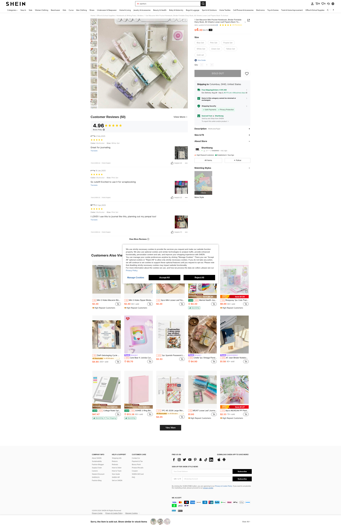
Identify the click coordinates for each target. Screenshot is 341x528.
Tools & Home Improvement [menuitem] (292, 10)
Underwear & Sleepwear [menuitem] (107, 10)
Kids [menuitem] (64, 10)
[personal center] (312, 3)
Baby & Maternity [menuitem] (176, 10)
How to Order (116, 468)
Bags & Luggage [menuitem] (192, 10)
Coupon (135, 471)
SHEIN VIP (116, 477)
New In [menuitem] (23, 10)
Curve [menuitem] (71, 10)
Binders (140, 15)
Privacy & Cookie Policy (223, 486)
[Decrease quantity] (201, 64)
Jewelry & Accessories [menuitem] (142, 10)
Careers (95, 471)
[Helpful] (172, 163)
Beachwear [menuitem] (55, 10)
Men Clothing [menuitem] (81, 10)
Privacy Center (97, 513)
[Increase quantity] (212, 64)
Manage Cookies (131, 513)
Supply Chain (97, 468)
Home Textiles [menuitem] (224, 10)
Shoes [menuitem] (92, 10)
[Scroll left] (330, 10)
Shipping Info (116, 458)
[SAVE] (246, 73)
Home (93, 15)
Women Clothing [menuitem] (41, 10)
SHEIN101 (96, 477)
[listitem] (203, 183)
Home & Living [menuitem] (125, 10)
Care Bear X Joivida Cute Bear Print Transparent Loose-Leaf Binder (139, 358)
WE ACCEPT (176, 498)
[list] (193, 460)
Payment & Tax (137, 461)
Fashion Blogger (98, 464)
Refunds (115, 464)
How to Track (116, 471)
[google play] (224, 461)
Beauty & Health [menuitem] (160, 10)
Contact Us (136, 458)
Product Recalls (137, 468)
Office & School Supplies (106, 15)
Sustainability (97, 461)
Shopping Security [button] (209, 106)
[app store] (219, 461)
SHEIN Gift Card (138, 474)
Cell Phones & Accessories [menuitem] (243, 10)
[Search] (203, 3)
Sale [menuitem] (30, 10)
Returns (115, 461)
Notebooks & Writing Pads (126, 15)
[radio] (200, 42)
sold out (218, 73)
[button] (328, 3)
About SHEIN (97, 458)
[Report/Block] (186, 163)
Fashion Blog (97, 480)
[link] (317, 3)
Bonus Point (136, 464)
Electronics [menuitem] (260, 10)
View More (171, 427)
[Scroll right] (333, 10)
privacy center (208, 488)
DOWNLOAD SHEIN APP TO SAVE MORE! (233, 454)
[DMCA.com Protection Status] (180, 511)
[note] (104, 308)
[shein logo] (15, 3)
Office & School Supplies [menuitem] (314, 10)
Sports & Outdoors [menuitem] (209, 10)
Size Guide (116, 474)
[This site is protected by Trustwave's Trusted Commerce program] (174, 511)
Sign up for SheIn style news (185, 467)
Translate (94, 151)
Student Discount (98, 474)
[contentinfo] (212, 504)
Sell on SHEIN (117, 480)
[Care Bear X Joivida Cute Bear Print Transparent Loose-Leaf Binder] (138, 334)
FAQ (133, 477)
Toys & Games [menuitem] (273, 10)
